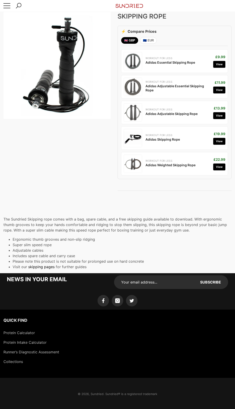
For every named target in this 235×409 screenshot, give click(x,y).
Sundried (97, 394)
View (219, 64)
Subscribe (210, 282)
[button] (18, 5)
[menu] (6, 5)
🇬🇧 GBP (129, 40)
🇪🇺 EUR (148, 40)
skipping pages (41, 266)
